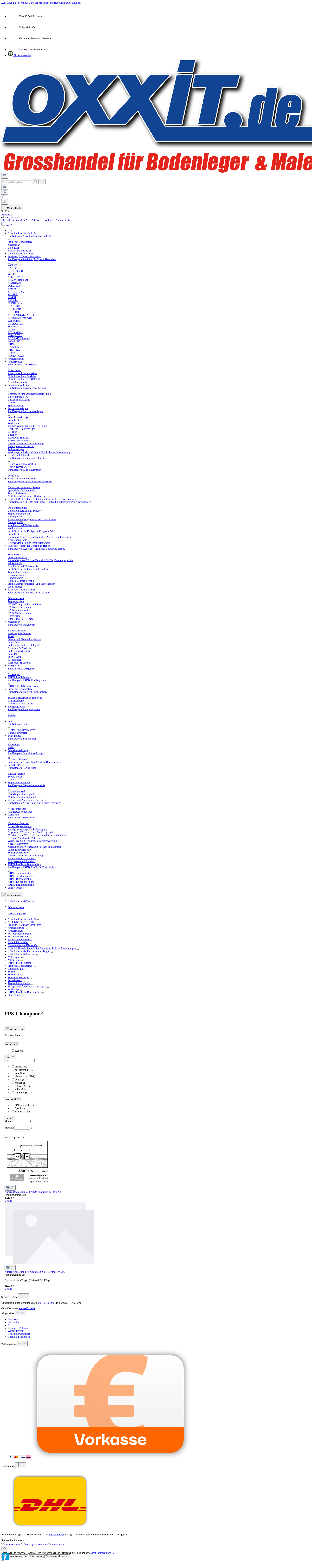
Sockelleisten (15, 980)
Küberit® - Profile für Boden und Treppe (29, 951)
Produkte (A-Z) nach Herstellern (25, 924)
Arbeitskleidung (16, 927)
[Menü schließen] (9, 239)
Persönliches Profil (22, 220)
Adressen (37, 220)
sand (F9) (20, 1082)
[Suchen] (35, 181)
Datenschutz (14, 1322)
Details (8, 1200)
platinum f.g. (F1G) (25, 1076)
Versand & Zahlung (18, 1328)
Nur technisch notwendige (15, 1556)
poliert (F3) (20, 1079)
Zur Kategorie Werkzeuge (21, 817)
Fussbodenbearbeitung (20, 933)
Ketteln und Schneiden (20, 939)
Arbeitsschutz (15, 930)
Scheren (12, 971)
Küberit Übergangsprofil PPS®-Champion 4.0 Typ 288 (33, 1192)
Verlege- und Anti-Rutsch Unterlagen (27, 986)
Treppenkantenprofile (19, 983)
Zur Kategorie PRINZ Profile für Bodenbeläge (32, 867)
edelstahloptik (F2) (24, 1069)
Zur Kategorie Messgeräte (21, 668)
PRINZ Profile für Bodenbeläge (24, 992)
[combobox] (16, 182)
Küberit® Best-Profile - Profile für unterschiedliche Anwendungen (42, 948)
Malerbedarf (14, 957)
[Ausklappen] (37, 919)
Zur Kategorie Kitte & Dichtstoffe (25, 469)
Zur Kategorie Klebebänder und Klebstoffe (30, 481)
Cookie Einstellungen (19, 1336)
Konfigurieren (36, 1556)
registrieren (12, 217)
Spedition (20, 1108)
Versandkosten (56, 1534)
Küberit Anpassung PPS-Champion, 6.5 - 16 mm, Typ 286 (35, 1271)
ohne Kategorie (16, 995)
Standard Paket (22, 1111)
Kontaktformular (27, 1308)
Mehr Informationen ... (102, 1552)
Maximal (18, 1127)
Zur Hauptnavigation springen (65, 2)
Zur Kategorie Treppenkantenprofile (26, 785)
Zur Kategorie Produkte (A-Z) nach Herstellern (32, 259)
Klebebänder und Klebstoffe (23, 945)
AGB (10, 1325)
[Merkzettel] (3, 197)
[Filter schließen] (6, 1041)
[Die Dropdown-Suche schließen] (42, 181)
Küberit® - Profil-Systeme (21, 954)
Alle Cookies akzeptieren (57, 1556)
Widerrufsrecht (15, 1331)
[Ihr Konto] (4, 202)
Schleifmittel (14, 974)
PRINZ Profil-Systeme (20, 962)
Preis (8, 1118)
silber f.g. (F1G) (23, 1092)
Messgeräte (14, 960)
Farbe (9, 1057)
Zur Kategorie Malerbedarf (21, 624)
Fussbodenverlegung (19, 936)
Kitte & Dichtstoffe (18, 942)
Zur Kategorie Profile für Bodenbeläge (27, 691)
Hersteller (10, 1044)
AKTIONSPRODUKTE (21, 922)
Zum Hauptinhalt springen (15, 2)
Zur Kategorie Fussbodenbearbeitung (27, 388)
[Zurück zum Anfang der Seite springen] (4, 1548)
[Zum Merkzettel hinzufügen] (10, 1188)
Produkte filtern (16, 1029)
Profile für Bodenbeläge (20, 965)
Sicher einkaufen (22, 55)
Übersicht (6, 220)
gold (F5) (20, 1073)
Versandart (11, 1099)
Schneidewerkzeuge (18, 977)
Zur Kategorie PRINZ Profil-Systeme (27, 680)
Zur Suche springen (39, 2)
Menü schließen (14, 208)
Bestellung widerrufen (19, 1333)
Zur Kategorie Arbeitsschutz (22, 364)
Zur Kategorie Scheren (19, 724)
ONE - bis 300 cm (24, 1105)
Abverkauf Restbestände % (22, 919)
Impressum (13, 1319)
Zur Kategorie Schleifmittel (22, 738)
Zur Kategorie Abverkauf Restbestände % (29, 236)
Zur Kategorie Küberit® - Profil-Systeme (29, 592)
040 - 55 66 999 (46, 1302)
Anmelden (6, 214)
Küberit (19, 1050)
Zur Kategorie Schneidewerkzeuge (26, 753)
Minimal (18, 1121)
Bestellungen (49, 220)
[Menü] (4, 176)
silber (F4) (20, 1089)
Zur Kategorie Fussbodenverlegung (26, 411)
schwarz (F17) (22, 1086)
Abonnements (63, 220)
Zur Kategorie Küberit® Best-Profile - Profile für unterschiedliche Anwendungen (49, 502)
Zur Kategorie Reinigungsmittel (24, 709)
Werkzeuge (14, 989)
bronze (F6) (21, 1066)
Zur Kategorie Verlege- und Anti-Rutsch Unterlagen (34, 803)
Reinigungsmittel (17, 968)
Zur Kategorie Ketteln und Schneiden (27, 458)
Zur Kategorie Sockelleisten (22, 767)
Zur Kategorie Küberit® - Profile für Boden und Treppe (36, 548)
